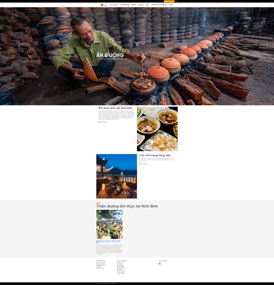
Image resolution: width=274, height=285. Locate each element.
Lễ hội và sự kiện (124, 4)
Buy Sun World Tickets (169, 1)
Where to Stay (100, 268)
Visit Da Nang (120, 265)
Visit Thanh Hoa (121, 270)
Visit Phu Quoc (120, 262)
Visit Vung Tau (120, 272)
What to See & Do (100, 262)
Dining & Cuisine (100, 265)
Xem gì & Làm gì (114, 4)
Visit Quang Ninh (121, 268)
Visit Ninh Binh (120, 266)
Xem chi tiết (103, 122)
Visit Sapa (119, 269)
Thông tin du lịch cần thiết (159, 4)
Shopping (98, 266)
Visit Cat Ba (120, 264)
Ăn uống (134, 4)
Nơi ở (147, 4)
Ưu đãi (170, 4)
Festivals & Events (100, 264)
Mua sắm (141, 4)
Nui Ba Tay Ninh (121, 273)
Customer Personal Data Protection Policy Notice (107, 283)
